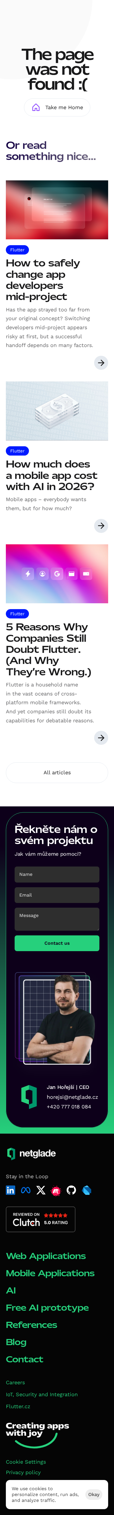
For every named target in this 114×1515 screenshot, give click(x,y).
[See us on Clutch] (40, 1219)
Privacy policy (23, 1472)
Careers (15, 1382)
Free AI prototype (47, 1308)
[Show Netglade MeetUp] (56, 1191)
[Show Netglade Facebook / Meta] (25, 1190)
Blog (16, 1342)
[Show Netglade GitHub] (71, 1190)
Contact (24, 1359)
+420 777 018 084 (69, 1106)
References (31, 1325)
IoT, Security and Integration (42, 1394)
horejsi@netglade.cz (72, 1097)
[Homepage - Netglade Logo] (28, 14)
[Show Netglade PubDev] (86, 1190)
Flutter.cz (18, 1406)
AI (10, 1290)
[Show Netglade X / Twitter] (41, 1190)
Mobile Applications (50, 1273)
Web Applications (46, 1256)
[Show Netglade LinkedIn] (10, 1190)
